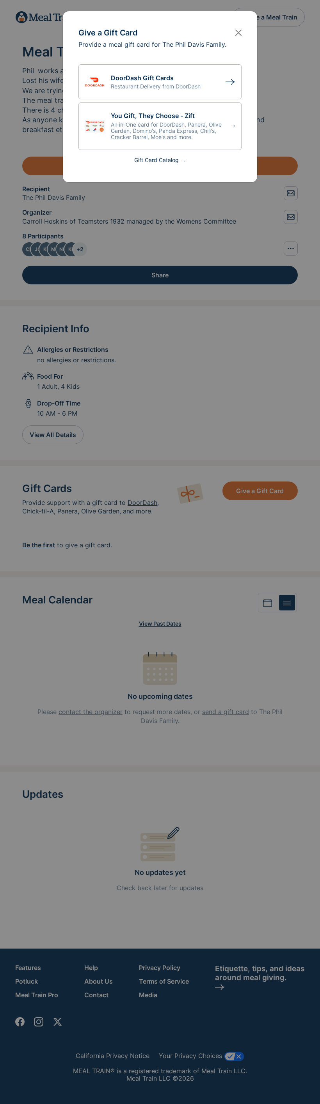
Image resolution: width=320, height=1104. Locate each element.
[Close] (238, 33)
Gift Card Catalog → (160, 160)
